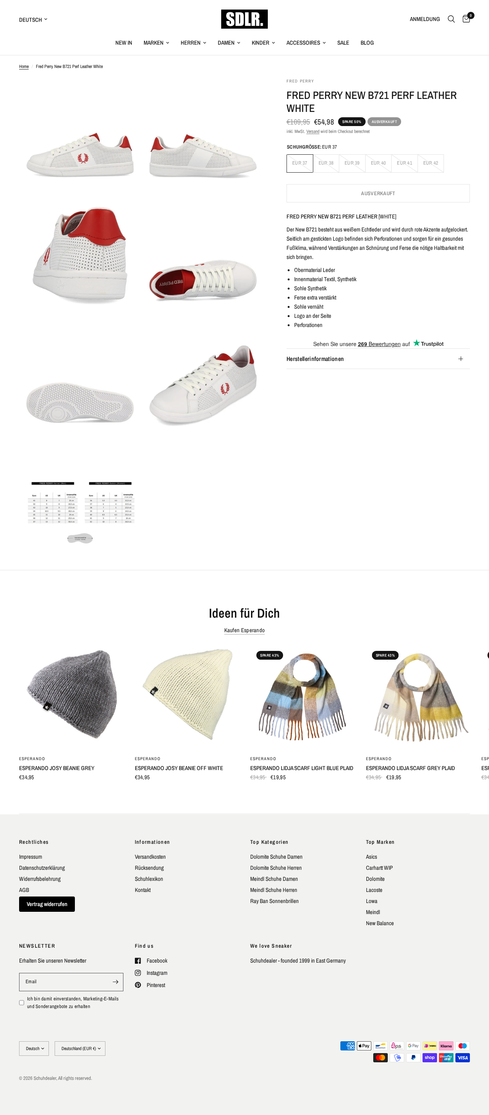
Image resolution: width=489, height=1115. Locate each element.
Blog (367, 43)
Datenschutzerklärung (42, 868)
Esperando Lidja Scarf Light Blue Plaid (301, 768)
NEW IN (123, 43)
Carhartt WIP (379, 868)
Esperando (32, 758)
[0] (464, 19)
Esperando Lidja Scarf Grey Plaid (410, 768)
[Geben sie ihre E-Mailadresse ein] (115, 982)
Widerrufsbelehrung (40, 879)
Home (24, 66)
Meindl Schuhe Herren (273, 890)
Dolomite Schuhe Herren (276, 868)
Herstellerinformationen (315, 358)
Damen (226, 43)
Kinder (260, 43)
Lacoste (374, 890)
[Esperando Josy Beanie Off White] (187, 697)
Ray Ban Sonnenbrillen (274, 901)
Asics (371, 857)
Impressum (30, 857)
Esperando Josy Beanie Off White (179, 768)
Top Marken (380, 842)
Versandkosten (150, 857)
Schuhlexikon (149, 879)
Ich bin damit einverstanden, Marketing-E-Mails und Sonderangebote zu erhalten (72, 1002)
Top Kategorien (269, 842)
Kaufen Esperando (244, 630)
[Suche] (451, 19)
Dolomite (375, 879)
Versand (312, 131)
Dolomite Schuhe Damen (276, 857)
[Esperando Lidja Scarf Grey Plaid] (418, 697)
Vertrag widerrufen (47, 904)
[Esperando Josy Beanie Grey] (71, 697)
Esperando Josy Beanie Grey (56, 768)
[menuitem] (124, 42)
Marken (154, 43)
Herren (191, 43)
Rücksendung (149, 868)
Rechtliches (34, 842)
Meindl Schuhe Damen (274, 879)
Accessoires (303, 43)
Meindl (373, 912)
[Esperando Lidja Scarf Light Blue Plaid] (302, 697)
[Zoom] (125, 94)
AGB (24, 890)
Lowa (371, 901)
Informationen (152, 842)
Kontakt (143, 890)
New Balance (380, 923)
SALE (343, 43)
